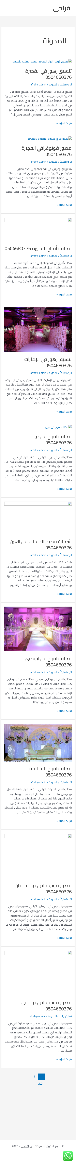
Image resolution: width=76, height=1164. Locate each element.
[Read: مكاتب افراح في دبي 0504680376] (58, 426)
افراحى (62, 8)
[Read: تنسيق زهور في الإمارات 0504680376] (38, 329)
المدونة (53, 84)
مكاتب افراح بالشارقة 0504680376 (50, 771)
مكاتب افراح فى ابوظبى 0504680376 (48, 661)
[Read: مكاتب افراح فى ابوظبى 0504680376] (38, 628)
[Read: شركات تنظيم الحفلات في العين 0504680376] (38, 517)
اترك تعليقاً (66, 84)
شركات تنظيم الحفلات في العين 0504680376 (41, 544)
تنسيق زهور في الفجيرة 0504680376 (48, 74)
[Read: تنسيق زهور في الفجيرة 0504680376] (42, 61)
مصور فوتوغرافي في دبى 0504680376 (46, 1005)
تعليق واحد (65, 1016)
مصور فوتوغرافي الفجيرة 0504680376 (46, 151)
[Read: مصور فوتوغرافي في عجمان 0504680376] (38, 855)
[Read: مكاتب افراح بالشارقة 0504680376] (38, 742)
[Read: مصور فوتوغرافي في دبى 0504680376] (38, 972)
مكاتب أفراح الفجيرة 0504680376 (38, 248)
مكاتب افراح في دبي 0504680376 (51, 439)
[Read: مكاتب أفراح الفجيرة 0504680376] (38, 229)
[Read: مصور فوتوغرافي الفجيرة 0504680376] (50, 138)
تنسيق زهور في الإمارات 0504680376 (48, 362)
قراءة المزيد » (64, 123)
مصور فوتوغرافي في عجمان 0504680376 (43, 888)
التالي (38, 1083)
